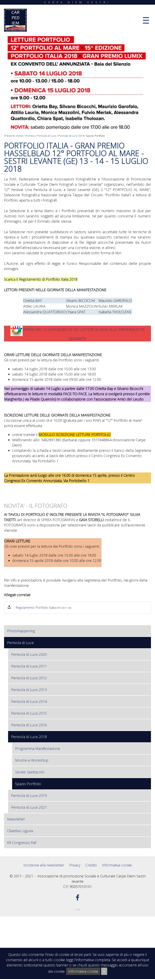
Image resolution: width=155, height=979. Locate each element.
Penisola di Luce (46, 135)
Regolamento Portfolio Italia (36, 607)
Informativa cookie (83, 971)
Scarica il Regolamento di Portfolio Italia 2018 (41, 279)
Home (19, 135)
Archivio (30, 135)
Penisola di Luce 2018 (71, 135)
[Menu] (146, 21)
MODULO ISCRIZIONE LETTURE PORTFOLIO (75, 434)
